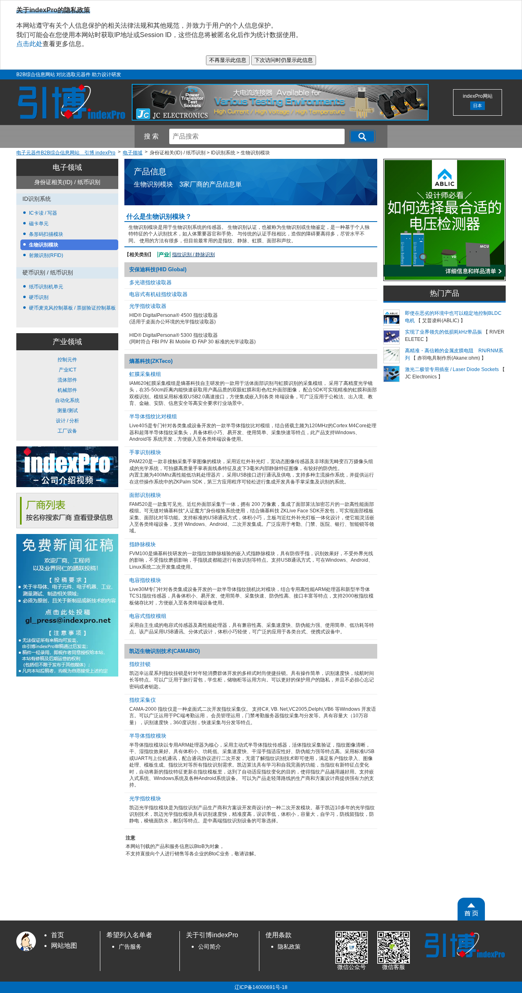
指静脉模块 (142, 544)
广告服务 (130, 947)
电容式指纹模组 (147, 616)
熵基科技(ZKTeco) (151, 361)
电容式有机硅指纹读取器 (158, 294)
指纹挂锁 (139, 664)
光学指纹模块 (145, 798)
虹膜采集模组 (145, 374)
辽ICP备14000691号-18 (261, 987)
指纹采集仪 (142, 700)
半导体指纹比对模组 (153, 416)
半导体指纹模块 (147, 736)
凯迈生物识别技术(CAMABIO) (164, 651)
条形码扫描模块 (46, 234)
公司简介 (209, 947)
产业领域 (67, 342)
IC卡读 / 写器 (43, 213)
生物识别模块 (43, 245)
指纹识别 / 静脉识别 (193, 254)
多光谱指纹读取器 (150, 282)
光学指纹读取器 (147, 306)
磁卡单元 (39, 223)
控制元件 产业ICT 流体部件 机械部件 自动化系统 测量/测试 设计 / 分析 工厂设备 (67, 395)
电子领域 (67, 167)
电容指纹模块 (145, 580)
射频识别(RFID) (46, 255)
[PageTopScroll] (471, 909)
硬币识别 (39, 297)
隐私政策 (289, 947)
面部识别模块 (145, 495)
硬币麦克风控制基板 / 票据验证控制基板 (72, 308)
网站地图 (64, 945)
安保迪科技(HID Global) (157, 269)
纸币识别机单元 (46, 287)
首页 (57, 934)
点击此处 (29, 43)
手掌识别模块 (145, 452)
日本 (477, 105)
